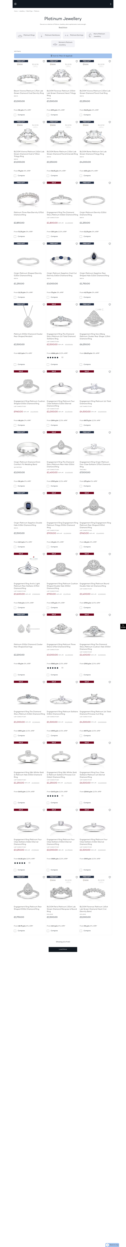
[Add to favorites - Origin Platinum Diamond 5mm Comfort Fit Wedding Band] (43, 432)
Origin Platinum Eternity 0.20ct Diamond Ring (93, 214)
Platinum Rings (29, 35)
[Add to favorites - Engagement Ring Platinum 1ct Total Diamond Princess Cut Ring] (109, 682)
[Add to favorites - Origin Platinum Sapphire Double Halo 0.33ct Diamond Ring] (43, 493)
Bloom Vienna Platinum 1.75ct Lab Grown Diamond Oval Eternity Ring (29, 92)
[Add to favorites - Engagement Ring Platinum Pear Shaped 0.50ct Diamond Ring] (43, 877)
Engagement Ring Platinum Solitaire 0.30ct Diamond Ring (62, 713)
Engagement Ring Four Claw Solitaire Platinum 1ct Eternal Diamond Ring (92, 775)
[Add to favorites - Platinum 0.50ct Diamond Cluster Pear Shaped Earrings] (43, 614)
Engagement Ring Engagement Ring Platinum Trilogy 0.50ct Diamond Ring (62, 525)
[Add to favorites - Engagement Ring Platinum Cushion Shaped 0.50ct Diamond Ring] (43, 371)
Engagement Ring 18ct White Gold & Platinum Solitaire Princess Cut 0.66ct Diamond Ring (62, 775)
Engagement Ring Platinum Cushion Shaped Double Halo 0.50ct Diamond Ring (62, 586)
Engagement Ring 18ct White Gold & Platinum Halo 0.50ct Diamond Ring (29, 775)
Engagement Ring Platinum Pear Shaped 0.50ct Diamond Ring (28, 908)
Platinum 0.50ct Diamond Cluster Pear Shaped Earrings (28, 646)
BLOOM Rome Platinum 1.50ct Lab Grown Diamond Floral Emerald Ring (62, 153)
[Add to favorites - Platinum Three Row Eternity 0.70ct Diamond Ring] (43, 182)
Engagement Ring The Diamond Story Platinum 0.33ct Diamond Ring (29, 713)
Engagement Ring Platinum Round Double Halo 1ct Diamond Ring (94, 585)
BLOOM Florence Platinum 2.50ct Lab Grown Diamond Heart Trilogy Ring (61, 93)
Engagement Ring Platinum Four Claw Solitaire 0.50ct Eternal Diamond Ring (61, 842)
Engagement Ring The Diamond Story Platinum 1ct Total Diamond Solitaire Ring (61, 336)
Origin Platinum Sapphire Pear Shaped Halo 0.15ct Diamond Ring (94, 274)
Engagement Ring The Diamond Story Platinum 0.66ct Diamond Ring (62, 214)
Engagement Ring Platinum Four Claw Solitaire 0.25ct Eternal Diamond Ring (61, 403)
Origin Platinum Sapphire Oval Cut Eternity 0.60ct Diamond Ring (62, 274)
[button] (110, 4)
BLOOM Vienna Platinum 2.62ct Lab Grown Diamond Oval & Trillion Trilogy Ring (29, 154)
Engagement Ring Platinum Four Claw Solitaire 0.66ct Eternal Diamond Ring (28, 842)
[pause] (15, 4)
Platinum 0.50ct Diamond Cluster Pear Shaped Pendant (28, 335)
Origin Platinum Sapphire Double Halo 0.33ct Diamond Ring (28, 524)
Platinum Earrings (76, 35)
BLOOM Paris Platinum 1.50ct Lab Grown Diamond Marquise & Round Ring (62, 909)
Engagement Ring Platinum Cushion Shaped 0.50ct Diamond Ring (29, 402)
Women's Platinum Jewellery (65, 44)
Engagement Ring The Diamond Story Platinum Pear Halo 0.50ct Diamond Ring (60, 464)
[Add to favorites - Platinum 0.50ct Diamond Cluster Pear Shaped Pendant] (43, 304)
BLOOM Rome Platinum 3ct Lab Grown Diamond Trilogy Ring (93, 153)
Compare (21, 115)
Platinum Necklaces (52, 35)
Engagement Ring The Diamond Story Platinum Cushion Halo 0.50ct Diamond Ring (95, 647)
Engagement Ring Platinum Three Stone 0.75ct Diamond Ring (61, 646)
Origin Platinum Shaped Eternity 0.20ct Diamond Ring (28, 274)
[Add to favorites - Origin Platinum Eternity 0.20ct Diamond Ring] (109, 182)
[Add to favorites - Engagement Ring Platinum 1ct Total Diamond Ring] (109, 371)
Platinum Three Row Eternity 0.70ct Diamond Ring (29, 214)
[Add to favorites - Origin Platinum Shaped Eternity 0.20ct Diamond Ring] (43, 243)
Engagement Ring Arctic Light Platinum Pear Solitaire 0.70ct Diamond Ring (27, 586)
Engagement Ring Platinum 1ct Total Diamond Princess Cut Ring (95, 713)
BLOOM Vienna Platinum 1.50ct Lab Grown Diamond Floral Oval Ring (95, 92)
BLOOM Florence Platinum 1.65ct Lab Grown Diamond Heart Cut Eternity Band (94, 909)
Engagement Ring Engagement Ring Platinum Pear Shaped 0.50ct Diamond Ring (95, 525)
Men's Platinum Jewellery (99, 35)
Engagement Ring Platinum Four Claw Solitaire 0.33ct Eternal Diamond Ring (93, 842)
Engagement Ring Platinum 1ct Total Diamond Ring (95, 402)
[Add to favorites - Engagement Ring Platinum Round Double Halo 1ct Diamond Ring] (109, 554)
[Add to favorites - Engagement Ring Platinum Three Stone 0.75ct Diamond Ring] (76, 614)
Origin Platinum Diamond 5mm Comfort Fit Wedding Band (27, 463)
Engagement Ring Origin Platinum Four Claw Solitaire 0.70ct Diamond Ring (95, 464)
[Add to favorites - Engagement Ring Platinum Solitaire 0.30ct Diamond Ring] (76, 682)
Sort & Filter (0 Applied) (62, 56)
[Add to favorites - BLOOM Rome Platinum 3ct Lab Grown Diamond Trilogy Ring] (109, 122)
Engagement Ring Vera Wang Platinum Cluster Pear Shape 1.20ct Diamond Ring (95, 336)
